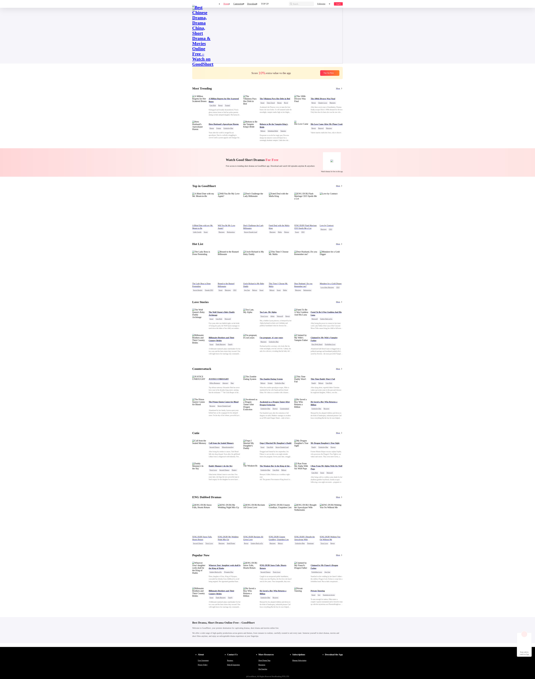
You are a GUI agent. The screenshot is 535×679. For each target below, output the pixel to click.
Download (251, 4)
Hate (232, 383)
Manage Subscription (299, 660)
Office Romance (215, 383)
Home (226, 4)
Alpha (272, 316)
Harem (279, 103)
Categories (238, 4)
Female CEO (209, 290)
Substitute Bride (273, 131)
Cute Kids (213, 105)
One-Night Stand (317, 344)
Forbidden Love (330, 344)
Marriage (332, 103)
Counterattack (284, 408)
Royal (286, 103)
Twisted (227, 105)
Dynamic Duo (228, 572)
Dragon (275, 408)
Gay (319, 595)
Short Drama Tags (264, 660)
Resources (261, 665)
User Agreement (203, 660)
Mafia (280, 232)
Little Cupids (197, 232)
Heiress (286, 232)
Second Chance (214, 447)
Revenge (212, 406)
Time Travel (271, 103)
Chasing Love (322, 103)
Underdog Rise (228, 128)
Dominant (310, 543)
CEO (302, 232)
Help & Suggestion (233, 665)
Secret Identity (197, 290)
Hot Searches (262, 669)
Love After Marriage (327, 287)
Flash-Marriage (221, 344)
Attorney (225, 383)
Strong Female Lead (250, 232)
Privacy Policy (202, 665)
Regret (220, 105)
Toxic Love (264, 316)
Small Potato (231, 543)
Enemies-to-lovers (329, 595)
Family (230, 344)
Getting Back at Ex (326, 319)
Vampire (283, 131)
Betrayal (321, 128)
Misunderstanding (228, 447)
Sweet (262, 103)
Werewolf (228, 319)
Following (321, 4)
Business (230, 660)
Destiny (234, 470)
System (218, 128)
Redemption (231, 232)
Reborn (263, 131)
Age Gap (247, 290)
